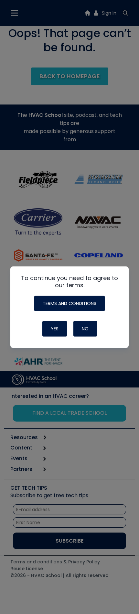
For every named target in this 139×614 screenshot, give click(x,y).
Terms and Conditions (69, 303)
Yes (55, 328)
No (85, 328)
